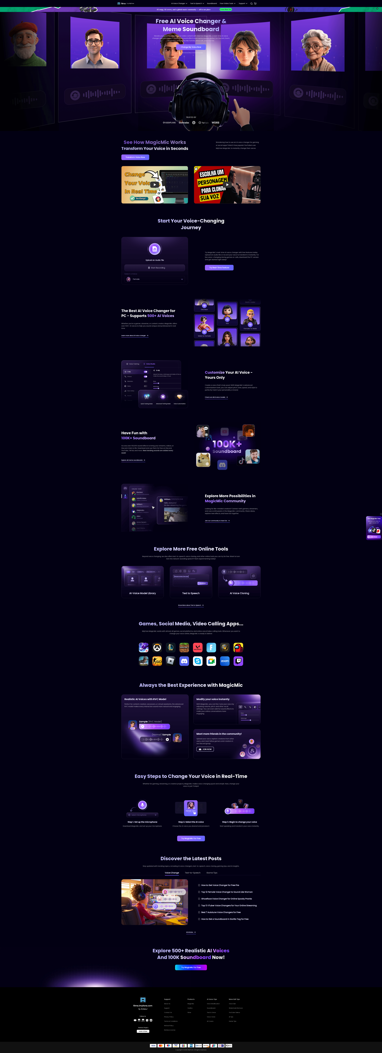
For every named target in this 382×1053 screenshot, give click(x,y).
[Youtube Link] (135, 1020)
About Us (167, 1004)
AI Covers (210, 1021)
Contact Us (168, 1012)
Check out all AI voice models (215, 397)
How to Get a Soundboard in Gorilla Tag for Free (224, 919)
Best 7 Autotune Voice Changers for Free (221, 912)
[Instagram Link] (151, 1020)
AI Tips (231, 1017)
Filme (123, 3)
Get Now (374, 537)
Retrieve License (169, 1030)
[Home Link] (142, 1004)
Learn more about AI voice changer (133, 336)
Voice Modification (213, 1004)
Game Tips (232, 1021)
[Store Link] (255, 3)
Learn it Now (143, 1031)
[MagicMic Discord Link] (143, 1020)
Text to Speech (196, 3)
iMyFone (131, 3)
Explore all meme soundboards (132, 460)
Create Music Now (225, 9)
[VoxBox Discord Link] (139, 1020)
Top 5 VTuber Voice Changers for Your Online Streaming (229, 905)
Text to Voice (211, 1012)
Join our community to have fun (216, 521)
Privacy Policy (168, 1017)
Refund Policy (168, 1026)
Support (167, 1008)
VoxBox (190, 1008)
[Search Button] (251, 4)
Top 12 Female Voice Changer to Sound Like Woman (227, 892)
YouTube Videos (234, 1012)
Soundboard (212, 3)
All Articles (189, 932)
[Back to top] (378, 1008)
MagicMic (191, 1004)
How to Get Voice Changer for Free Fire (220, 885)
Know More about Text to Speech (189, 605)
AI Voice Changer (178, 3)
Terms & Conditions (171, 1021)
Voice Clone (211, 1017)
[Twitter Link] (147, 1020)
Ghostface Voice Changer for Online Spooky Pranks (226, 898)
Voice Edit (232, 1004)
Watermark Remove (236, 1008)
